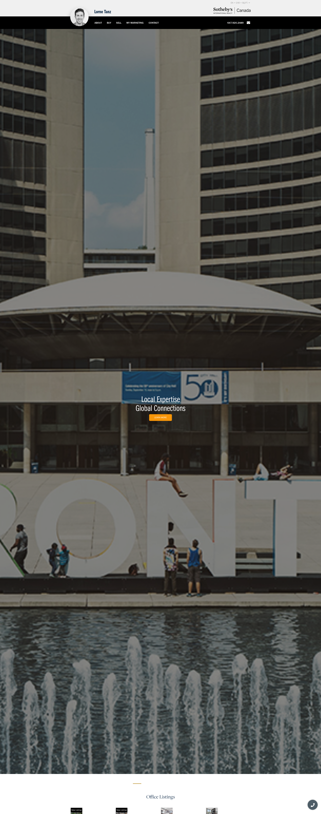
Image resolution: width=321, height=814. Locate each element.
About (98, 22)
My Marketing (135, 22)
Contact (154, 22)
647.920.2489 (235, 22)
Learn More (160, 417)
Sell (118, 22)
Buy (109, 22)
